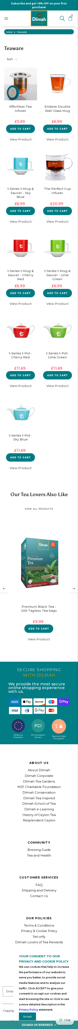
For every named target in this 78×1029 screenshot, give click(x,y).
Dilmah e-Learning (39, 809)
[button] (39, 1025)
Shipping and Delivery (39, 890)
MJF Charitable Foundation (39, 787)
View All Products (39, 508)
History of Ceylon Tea (39, 815)
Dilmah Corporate (39, 776)
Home (9, 32)
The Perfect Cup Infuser (57, 191)
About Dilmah (39, 770)
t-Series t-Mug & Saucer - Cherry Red (20, 275)
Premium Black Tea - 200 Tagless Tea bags (39, 609)
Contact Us (39, 896)
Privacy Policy (28, 1009)
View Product (21, 139)
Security (39, 936)
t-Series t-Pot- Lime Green (57, 355)
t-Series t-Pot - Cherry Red (20, 355)
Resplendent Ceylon (39, 820)
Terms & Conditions (39, 925)
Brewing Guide (39, 850)
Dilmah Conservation (39, 792)
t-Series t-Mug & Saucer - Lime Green (57, 275)
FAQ (39, 885)
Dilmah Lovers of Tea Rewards (39, 942)
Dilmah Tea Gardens (39, 781)
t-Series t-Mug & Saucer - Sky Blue (20, 193)
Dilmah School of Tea (39, 804)
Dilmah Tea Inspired (39, 798)
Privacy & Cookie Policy (39, 931)
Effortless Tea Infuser (20, 109)
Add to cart (20, 128)
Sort (10, 59)
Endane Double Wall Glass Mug (57, 109)
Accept (27, 1016)
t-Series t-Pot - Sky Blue (20, 437)
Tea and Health (39, 855)
